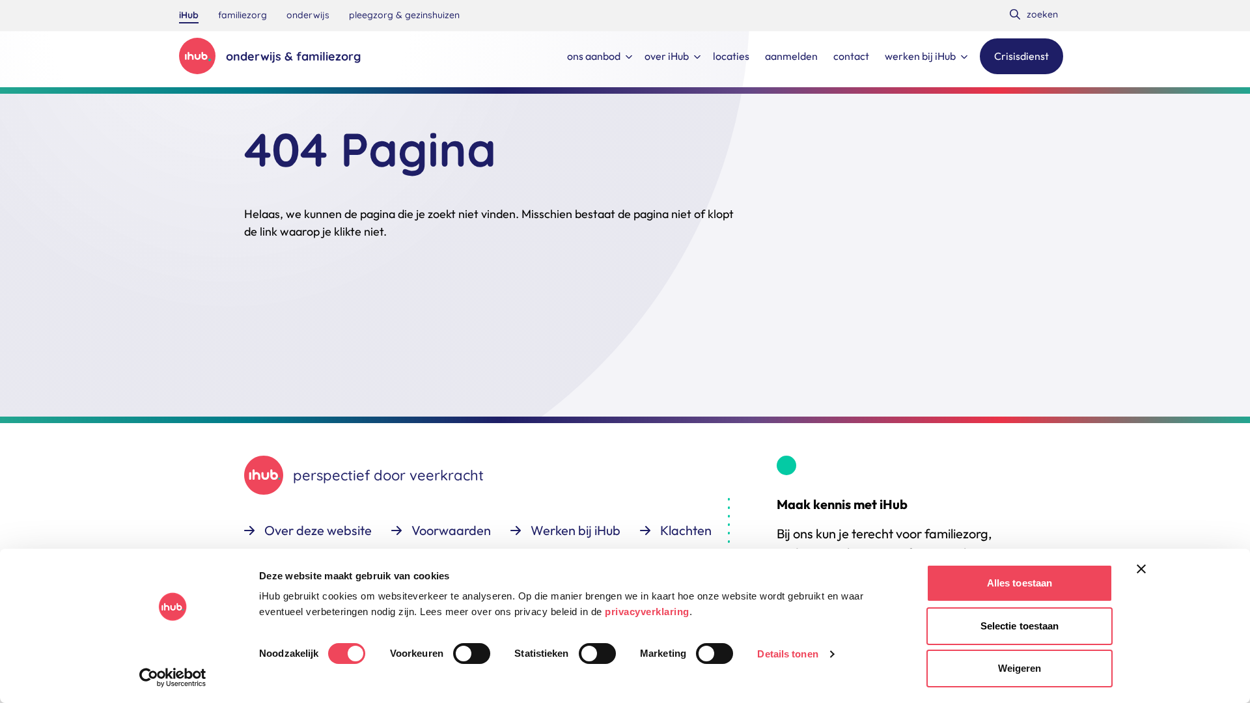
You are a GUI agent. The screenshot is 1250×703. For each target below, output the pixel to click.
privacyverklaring (647, 611)
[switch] (471, 653)
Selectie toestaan (1019, 625)
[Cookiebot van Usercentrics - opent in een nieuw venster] (173, 677)
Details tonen (787, 653)
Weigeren (1020, 668)
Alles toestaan (1019, 582)
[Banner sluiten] (1141, 568)
